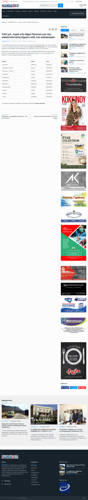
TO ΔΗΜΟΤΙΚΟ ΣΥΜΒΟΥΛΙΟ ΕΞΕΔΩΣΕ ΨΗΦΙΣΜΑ (74, 472)
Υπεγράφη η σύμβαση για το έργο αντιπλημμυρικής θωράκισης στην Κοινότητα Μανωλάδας (32, 1)
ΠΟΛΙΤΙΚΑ (33, 480)
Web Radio (7, 481)
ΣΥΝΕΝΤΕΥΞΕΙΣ (35, 484)
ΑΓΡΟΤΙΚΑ (34, 465)
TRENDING (82, 30)
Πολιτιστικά (43, 11)
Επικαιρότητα (10, 11)
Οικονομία (24, 11)
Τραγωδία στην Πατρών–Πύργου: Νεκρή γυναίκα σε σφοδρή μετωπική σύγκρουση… (14, 425)
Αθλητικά (36, 11)
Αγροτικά (30, 11)
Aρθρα (55, 11)
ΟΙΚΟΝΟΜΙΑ (72, 72)
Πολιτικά (50, 11)
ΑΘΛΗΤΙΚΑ (34, 468)
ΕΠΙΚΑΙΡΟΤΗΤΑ (12, 22)
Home (4, 22)
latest (64, 30)
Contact (84, 498)
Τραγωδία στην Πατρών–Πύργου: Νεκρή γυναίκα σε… (77, 35)
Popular (74, 30)
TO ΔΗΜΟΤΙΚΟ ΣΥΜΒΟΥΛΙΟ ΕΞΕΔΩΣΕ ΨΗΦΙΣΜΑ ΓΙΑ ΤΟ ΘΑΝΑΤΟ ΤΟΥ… (43, 430)
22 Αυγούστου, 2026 (80, 468)
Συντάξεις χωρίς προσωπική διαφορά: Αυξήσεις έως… (75, 69)
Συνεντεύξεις (6, 16)
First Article (72, 39)
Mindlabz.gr (24, 498)
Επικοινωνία (7, 484)
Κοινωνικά (17, 11)
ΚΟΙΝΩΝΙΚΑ (71, 56)
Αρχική (4, 11)
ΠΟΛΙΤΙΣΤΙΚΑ (34, 482)
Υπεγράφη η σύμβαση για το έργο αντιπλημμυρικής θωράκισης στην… (71, 430)
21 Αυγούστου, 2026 (15, 421)
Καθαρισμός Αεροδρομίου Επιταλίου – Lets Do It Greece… (15, 116)
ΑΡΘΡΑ (33, 470)
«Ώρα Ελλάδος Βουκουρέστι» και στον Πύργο (45, 116)
